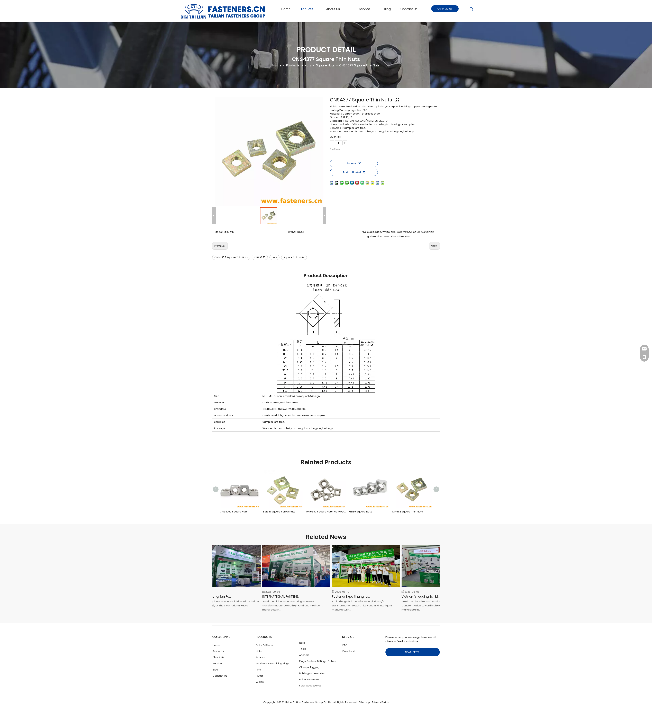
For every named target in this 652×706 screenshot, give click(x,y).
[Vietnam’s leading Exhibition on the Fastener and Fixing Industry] (422, 587)
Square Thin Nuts (294, 257)
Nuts (259, 651)
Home (216, 645)
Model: (219, 232)
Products (218, 651)
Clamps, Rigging (309, 667)
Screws (260, 657)
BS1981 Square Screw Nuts (279, 511)
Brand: (292, 232)
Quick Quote (444, 8)
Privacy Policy (380, 702)
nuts (274, 257)
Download (348, 651)
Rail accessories (309, 679)
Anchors (304, 655)
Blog (215, 669)
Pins (258, 669)
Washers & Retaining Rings (272, 663)
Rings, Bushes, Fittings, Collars (317, 661)
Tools (302, 649)
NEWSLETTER (412, 652)
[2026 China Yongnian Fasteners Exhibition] (214, 587)
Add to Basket (352, 172)
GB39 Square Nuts (360, 511)
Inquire (351, 163)
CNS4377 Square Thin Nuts (231, 257)
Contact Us (220, 675)
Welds (260, 682)
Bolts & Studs (264, 645)
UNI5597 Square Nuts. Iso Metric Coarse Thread (326, 511)
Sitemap (364, 702)
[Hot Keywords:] (471, 9)
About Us (218, 657)
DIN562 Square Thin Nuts (407, 511)
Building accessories (312, 673)
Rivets (260, 675)
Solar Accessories (310, 685)
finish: (364, 234)
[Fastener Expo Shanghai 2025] (353, 587)
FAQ (344, 645)
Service (217, 663)
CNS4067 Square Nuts (234, 511)
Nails (302, 642)
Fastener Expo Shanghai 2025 (338, 596)
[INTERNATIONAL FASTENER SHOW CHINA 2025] (283, 587)
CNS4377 (260, 257)
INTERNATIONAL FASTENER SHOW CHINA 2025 (268, 596)
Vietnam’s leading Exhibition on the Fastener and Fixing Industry (407, 596)
